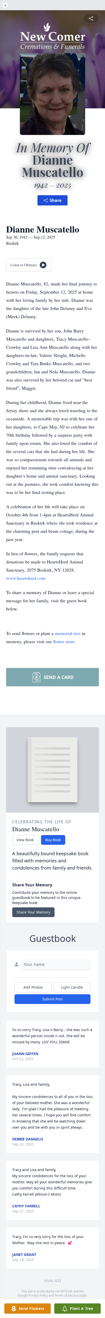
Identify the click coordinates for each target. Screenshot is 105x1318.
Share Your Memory (33, 912)
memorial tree (68, 633)
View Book (25, 839)
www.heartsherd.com (25, 578)
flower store (63, 641)
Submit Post (52, 999)
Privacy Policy (38, 1295)
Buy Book (53, 839)
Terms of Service (66, 1295)
